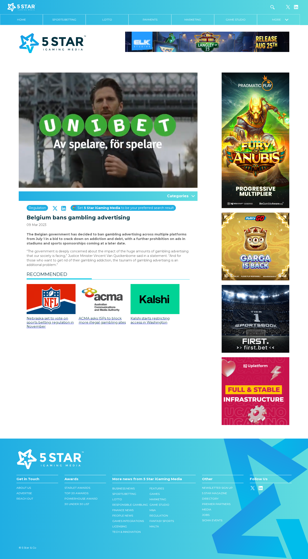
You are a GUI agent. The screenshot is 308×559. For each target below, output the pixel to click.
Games (154, 494)
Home (21, 19)
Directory (210, 498)
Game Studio (236, 19)
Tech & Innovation (126, 531)
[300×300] (255, 215)
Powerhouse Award (81, 498)
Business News (123, 488)
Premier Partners (216, 504)
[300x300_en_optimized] (255, 359)
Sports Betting (64, 19)
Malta (154, 526)
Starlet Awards (77, 487)
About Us (23, 487)
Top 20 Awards (76, 493)
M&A (152, 510)
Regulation (37, 208)
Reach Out (24, 498)
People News (122, 515)
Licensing (119, 526)
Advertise (24, 493)
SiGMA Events (212, 520)
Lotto (107, 19)
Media (206, 509)
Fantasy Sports (161, 521)
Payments (150, 19)
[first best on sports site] (255, 287)
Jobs (205, 515)
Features (156, 488)
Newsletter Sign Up (217, 487)
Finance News (122, 510)
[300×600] (255, 75)
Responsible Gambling (130, 504)
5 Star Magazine (214, 493)
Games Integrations (128, 521)
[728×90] (207, 42)
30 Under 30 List (76, 504)
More (278, 19)
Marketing (192, 19)
